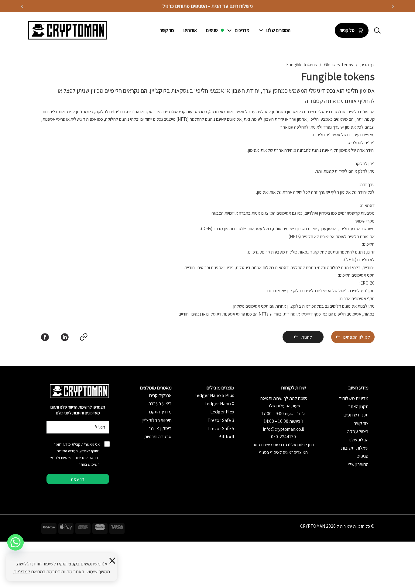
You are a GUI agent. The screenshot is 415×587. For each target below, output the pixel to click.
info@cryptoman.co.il (283, 429)
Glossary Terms (338, 64)
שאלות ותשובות (355, 448)
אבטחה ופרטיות (158, 436)
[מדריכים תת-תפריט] (229, 30)
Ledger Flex (222, 412)
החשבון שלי (358, 464)
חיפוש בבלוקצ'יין (157, 420)
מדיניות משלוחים (354, 398)
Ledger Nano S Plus (214, 395)
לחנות (306, 337)
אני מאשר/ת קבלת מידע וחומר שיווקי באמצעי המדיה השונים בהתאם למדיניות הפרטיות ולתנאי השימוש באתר (75, 454)
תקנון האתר (358, 406)
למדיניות (21, 571)
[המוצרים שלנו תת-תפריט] (261, 30)
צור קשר (167, 30)
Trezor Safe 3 (221, 420)
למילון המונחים (356, 337)
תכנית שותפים (356, 415)
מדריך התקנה (160, 412)
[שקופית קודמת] (392, 6)
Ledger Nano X (219, 403)
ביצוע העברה (160, 403)
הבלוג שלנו (359, 440)
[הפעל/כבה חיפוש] (378, 30)
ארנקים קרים (160, 395)
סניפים (212, 30)
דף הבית (367, 64)
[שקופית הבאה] (22, 6)
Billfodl (226, 436)
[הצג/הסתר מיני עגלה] (361, 30)
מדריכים (242, 30)
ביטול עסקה (358, 431)
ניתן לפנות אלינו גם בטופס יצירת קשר (283, 444)
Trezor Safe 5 (221, 428)
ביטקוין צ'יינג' (160, 428)
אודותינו (190, 30)
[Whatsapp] (15, 542)
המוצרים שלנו (278, 30)
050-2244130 (283, 437)
